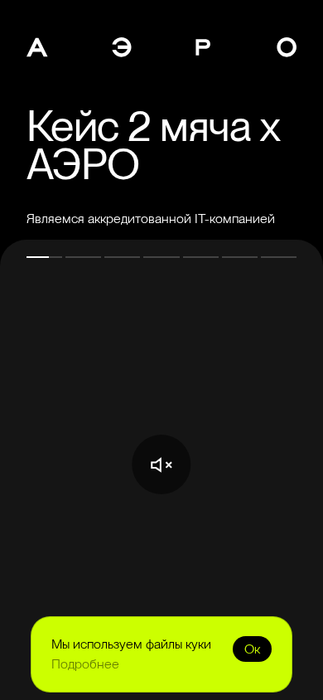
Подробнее (85, 664)
